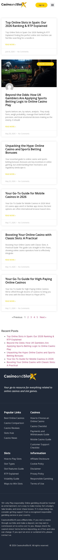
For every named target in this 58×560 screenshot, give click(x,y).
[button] (52, 5)
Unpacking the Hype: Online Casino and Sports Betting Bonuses (24, 149)
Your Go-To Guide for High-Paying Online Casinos (28, 280)
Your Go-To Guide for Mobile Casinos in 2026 (25, 195)
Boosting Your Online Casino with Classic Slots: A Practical (28, 236)
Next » (43, 317)
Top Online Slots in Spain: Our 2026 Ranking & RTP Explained (26, 24)
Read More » (10, 44)
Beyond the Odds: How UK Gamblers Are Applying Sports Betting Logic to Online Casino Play (26, 100)
